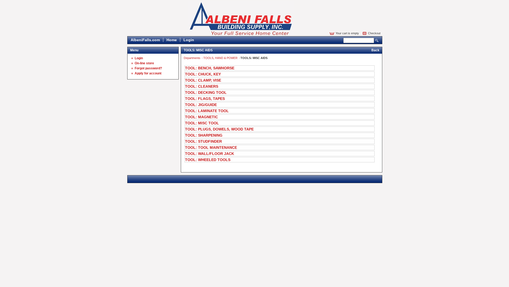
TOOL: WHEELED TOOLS (207, 160)
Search (377, 40)
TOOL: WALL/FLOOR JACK (209, 153)
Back (375, 50)
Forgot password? (148, 68)
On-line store (144, 63)
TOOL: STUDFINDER (203, 141)
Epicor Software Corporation (241, 18)
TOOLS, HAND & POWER (220, 58)
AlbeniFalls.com (145, 40)
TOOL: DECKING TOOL (206, 92)
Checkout (374, 33)
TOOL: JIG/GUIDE (201, 105)
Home (171, 40)
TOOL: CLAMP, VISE (203, 80)
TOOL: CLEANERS (201, 86)
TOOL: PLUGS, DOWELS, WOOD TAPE (219, 129)
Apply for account (148, 73)
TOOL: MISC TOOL (202, 123)
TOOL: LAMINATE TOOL (207, 111)
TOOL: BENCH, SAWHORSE (209, 68)
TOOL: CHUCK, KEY (203, 74)
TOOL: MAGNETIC (201, 117)
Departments (192, 58)
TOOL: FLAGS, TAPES (205, 98)
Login (188, 40)
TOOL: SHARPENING (203, 135)
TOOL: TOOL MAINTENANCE (211, 147)
